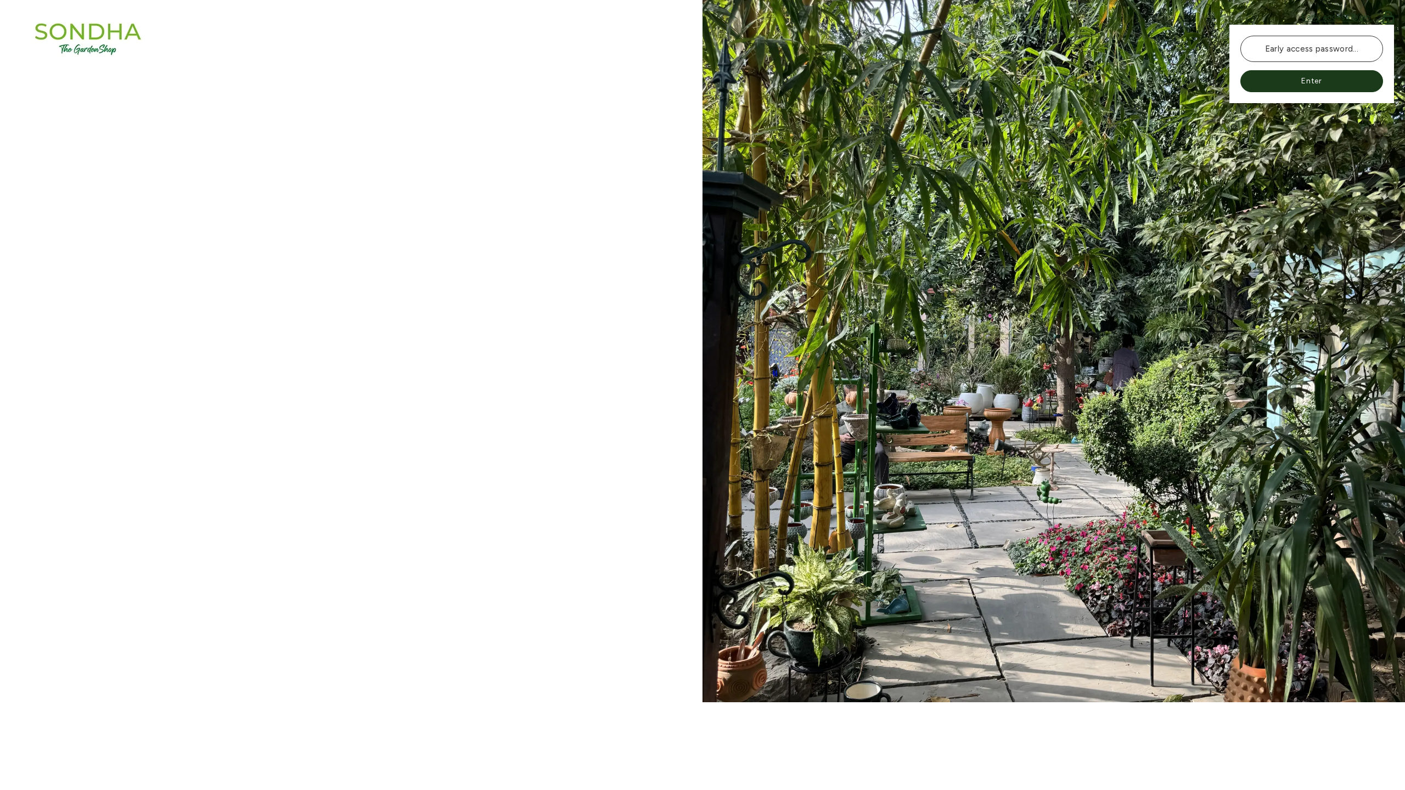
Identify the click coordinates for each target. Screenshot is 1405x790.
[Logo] (351, 38)
